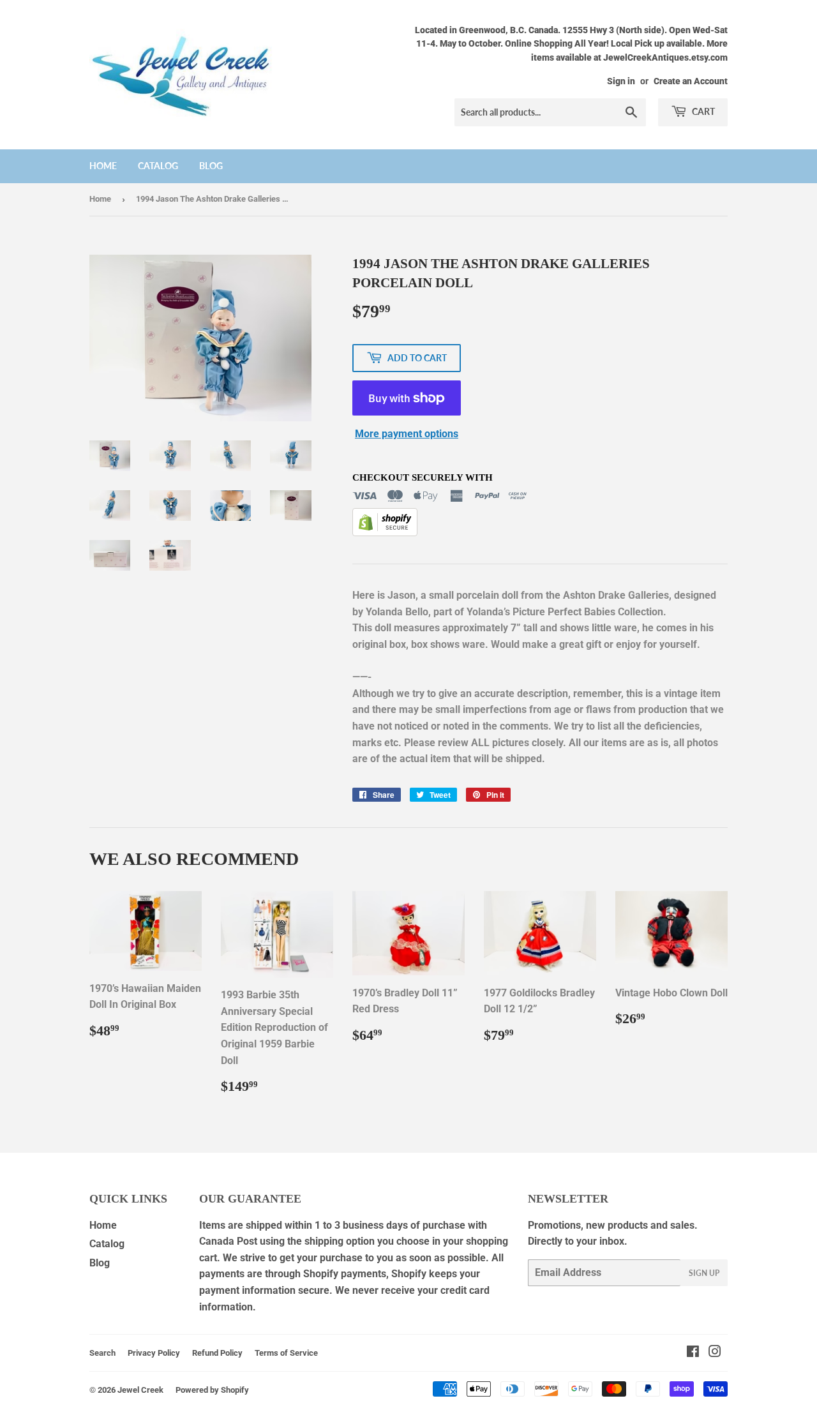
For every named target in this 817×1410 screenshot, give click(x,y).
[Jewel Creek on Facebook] (693, 1353)
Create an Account (691, 81)
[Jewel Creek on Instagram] (714, 1353)
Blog (211, 165)
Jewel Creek (140, 1390)
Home (103, 165)
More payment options (406, 434)
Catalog (158, 165)
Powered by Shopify (212, 1390)
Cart (702, 111)
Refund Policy (217, 1353)
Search (102, 1353)
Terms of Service (286, 1353)
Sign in (621, 81)
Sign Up (704, 1273)
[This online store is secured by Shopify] (384, 533)
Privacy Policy (154, 1353)
